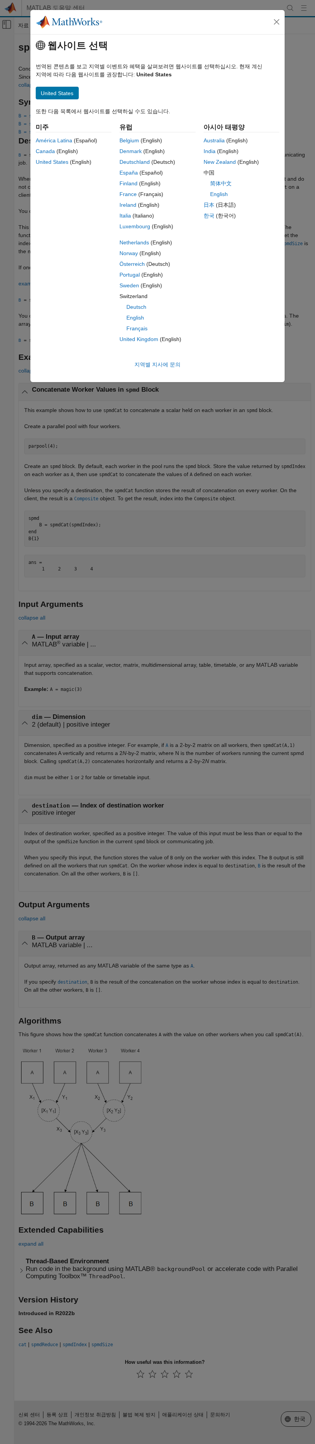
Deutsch (136, 307)
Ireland (127, 205)
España (128, 173)
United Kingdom (138, 339)
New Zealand (220, 162)
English (135, 318)
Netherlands (134, 242)
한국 (209, 216)
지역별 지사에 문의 (157, 364)
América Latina (54, 140)
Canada (45, 151)
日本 (209, 205)
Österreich (132, 264)
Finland (128, 183)
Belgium (129, 140)
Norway (128, 253)
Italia (125, 216)
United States (52, 162)
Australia (214, 140)
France (128, 194)
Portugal (129, 275)
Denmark (130, 151)
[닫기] (276, 21)
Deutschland (134, 162)
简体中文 (221, 183)
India (210, 151)
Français (137, 328)
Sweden (129, 285)
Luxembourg (134, 226)
